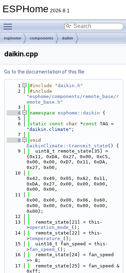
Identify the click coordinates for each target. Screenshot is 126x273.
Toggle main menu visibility (9, 26)
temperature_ (46, 238)
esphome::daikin (79, 112)
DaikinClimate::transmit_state (67, 145)
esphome (12, 38)
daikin (67, 38)
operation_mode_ (50, 227)
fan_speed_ (43, 249)
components (41, 38)
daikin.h (69, 85)
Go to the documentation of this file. (44, 72)
